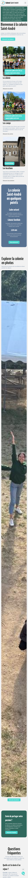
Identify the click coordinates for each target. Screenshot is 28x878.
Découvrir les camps (8, 133)
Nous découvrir (14, 242)
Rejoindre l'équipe (11, 832)
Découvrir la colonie (8, 88)
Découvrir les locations (8, 180)
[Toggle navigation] (25, 2)
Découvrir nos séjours (8, 39)
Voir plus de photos (14, 800)
